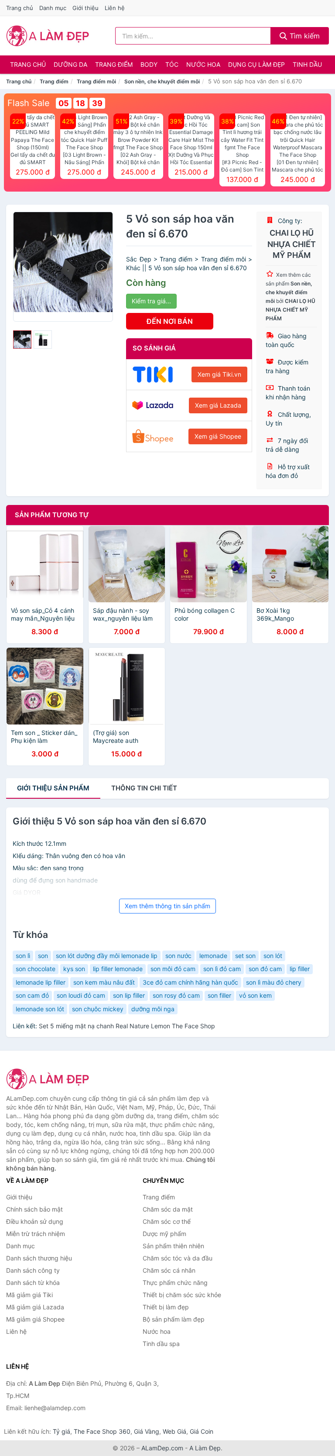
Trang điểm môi (96, 81)
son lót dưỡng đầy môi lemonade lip (106, 955)
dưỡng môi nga (152, 1009)
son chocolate (35, 968)
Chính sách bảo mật (34, 1209)
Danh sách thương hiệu (39, 1258)
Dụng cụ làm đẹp (256, 64)
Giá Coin (201, 1431)
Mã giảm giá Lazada (35, 1307)
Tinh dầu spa (161, 1343)
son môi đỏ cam (172, 968)
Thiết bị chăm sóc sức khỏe (182, 1294)
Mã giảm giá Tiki (29, 1294)
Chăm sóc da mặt (168, 1209)
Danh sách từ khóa (33, 1282)
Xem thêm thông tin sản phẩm (167, 906)
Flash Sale (28, 103)
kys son (74, 968)
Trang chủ (19, 7)
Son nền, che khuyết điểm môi (162, 81)
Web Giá (174, 1431)
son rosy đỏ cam (176, 995)
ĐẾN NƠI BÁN (170, 321)
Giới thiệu (85, 7)
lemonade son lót (40, 1009)
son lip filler (129, 995)
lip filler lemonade (118, 968)
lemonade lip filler (40, 982)
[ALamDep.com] (47, 36)
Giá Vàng (146, 1431)
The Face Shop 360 (102, 1431)
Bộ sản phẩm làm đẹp (174, 1319)
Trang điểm (114, 64)
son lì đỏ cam (222, 968)
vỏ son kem (255, 995)
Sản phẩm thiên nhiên (173, 1246)
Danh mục (52, 7)
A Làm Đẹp (205, 1448)
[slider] (22, 339)
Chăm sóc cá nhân (169, 1270)
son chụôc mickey (97, 1009)
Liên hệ (115, 7)
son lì (23, 955)
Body (148, 64)
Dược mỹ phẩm (164, 1233)
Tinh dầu (307, 64)
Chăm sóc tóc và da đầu (177, 1258)
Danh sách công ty (33, 1270)
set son (245, 955)
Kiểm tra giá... (151, 301)
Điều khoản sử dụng (34, 1221)
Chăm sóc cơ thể (167, 1221)
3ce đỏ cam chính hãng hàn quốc (190, 982)
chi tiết (144, 788)
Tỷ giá (61, 1431)
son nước (178, 955)
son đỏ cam (265, 968)
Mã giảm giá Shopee (35, 1319)
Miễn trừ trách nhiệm (35, 1233)
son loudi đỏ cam (81, 995)
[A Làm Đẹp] (49, 1079)
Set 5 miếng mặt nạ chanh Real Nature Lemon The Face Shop (127, 1026)
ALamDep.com (162, 1448)
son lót (272, 955)
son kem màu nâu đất (104, 982)
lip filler (300, 968)
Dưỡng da (70, 64)
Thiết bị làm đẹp (166, 1307)
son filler (219, 995)
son (43, 955)
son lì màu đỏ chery (273, 982)
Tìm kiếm (303, 35)
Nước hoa (203, 64)
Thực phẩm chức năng (175, 1282)
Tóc (171, 64)
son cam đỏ (32, 995)
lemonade (213, 955)
